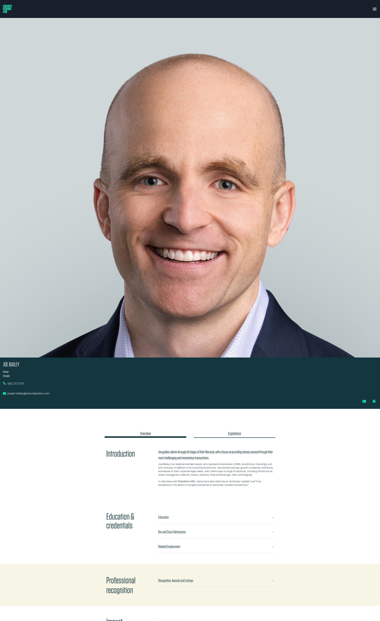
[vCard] (364, 402)
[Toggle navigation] (374, 8)
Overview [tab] (145, 433)
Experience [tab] (234, 433)
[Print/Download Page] (374, 401)
